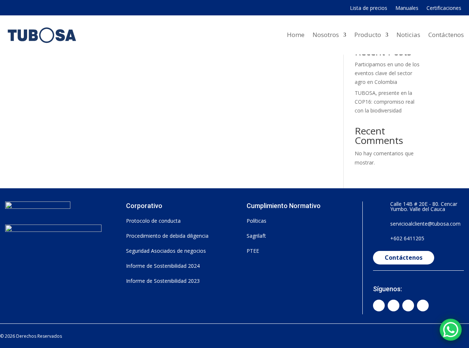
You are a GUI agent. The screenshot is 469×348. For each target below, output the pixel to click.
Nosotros (326, 34)
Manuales (406, 8)
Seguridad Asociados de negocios (166, 250)
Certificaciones (443, 8)
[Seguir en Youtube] (408, 305)
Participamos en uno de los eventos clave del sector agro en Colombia (387, 73)
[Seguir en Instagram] (393, 305)
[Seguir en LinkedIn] (423, 305)
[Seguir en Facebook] (379, 305)
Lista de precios (368, 8)
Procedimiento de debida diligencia (167, 235)
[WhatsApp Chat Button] (451, 330)
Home (295, 34)
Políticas (256, 220)
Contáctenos (446, 34)
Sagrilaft (256, 235)
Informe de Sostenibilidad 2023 (163, 280)
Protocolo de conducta (153, 220)
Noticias (408, 34)
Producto (367, 34)
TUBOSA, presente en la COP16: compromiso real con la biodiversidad (384, 101)
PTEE (253, 250)
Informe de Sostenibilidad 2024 (163, 265)
